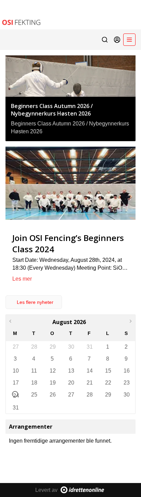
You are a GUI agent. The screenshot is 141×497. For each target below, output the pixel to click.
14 (89, 371)
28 (34, 347)
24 (15, 395)
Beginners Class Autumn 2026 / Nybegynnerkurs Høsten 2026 (52, 109)
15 (108, 371)
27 (15, 347)
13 (71, 371)
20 (71, 383)
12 (52, 371)
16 (126, 371)
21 (89, 383)
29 (52, 347)
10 (15, 371)
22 (108, 383)
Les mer (22, 279)
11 (34, 371)
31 (89, 347)
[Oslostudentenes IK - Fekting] (70, 14)
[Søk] (105, 39)
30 (71, 347)
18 (34, 383)
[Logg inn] (117, 39)
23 (126, 383)
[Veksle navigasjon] (129, 39)
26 (52, 395)
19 (52, 383)
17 (15, 383)
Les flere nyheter (35, 302)
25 (34, 395)
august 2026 (69, 322)
